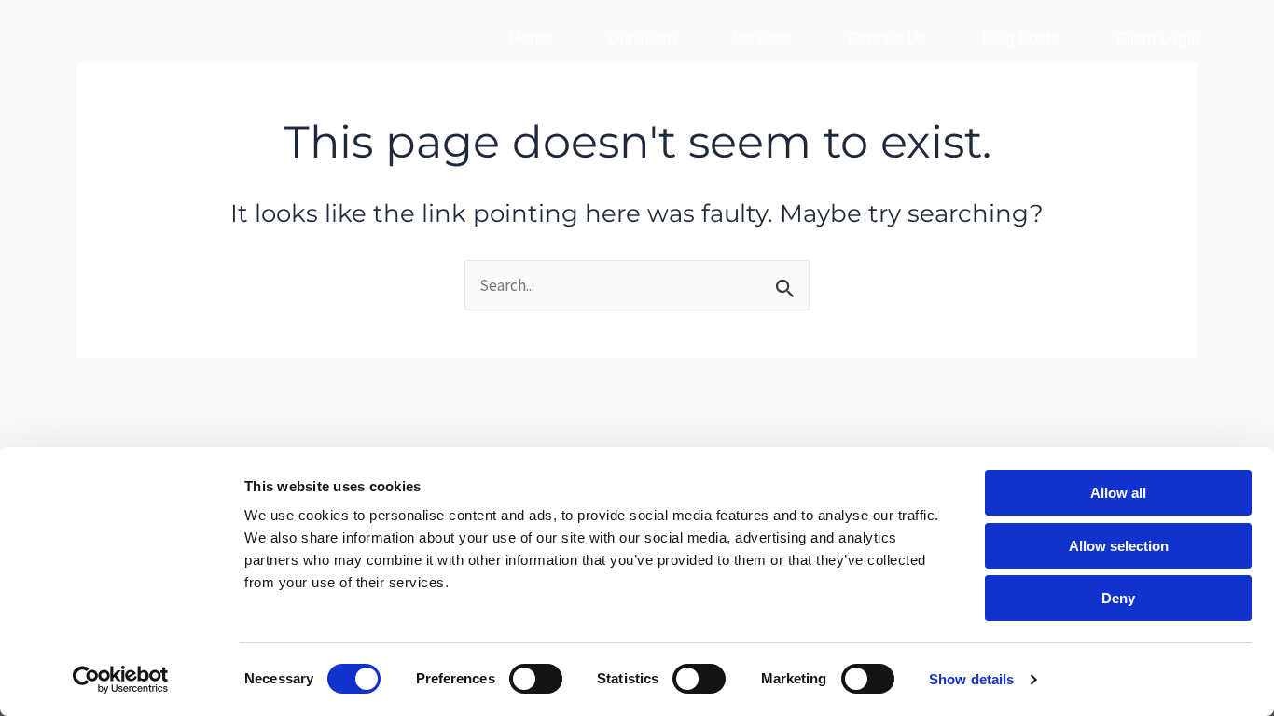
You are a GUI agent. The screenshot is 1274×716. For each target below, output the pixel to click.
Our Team (642, 38)
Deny (1118, 598)
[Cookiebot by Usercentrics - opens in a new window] (120, 680)
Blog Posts (1021, 38)
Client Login (1157, 38)
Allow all (1118, 493)
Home (530, 38)
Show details (971, 679)
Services (762, 38)
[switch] (535, 679)
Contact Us (887, 38)
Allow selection (1119, 546)
